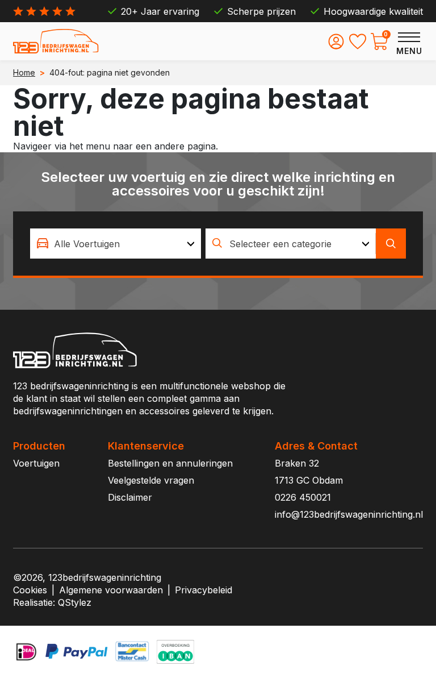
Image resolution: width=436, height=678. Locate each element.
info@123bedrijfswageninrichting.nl (349, 514)
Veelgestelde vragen (151, 480)
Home (24, 72)
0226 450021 (303, 497)
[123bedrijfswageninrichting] (56, 41)
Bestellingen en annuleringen (170, 463)
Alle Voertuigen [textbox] (87, 243)
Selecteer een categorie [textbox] (280, 243)
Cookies (30, 590)
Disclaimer (130, 497)
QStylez (74, 602)
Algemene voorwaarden (111, 590)
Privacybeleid (203, 590)
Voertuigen (36, 463)
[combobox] (115, 243)
